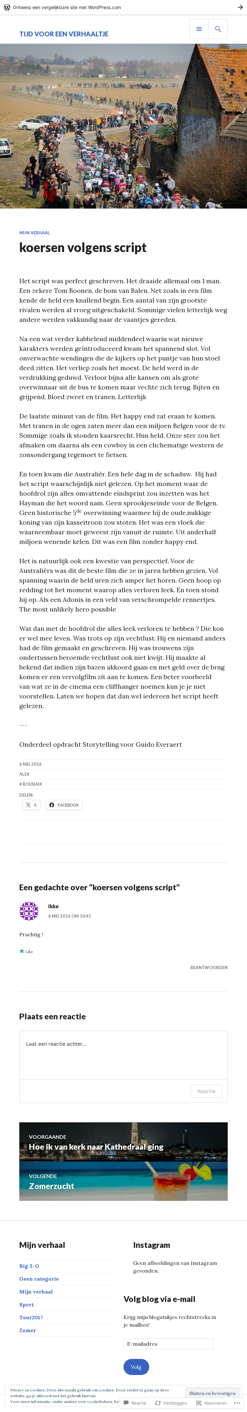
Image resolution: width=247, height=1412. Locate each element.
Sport (26, 1304)
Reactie (206, 1091)
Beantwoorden (209, 967)
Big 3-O (29, 1266)
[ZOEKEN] (218, 29)
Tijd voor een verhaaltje (63, 34)
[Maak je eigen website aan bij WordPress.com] (123, 7)
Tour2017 (31, 1317)
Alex (24, 774)
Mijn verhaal (34, 232)
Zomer (27, 1330)
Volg (136, 1367)
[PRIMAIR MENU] (199, 29)
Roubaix (32, 784)
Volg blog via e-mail (160, 1299)
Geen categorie (39, 1279)
